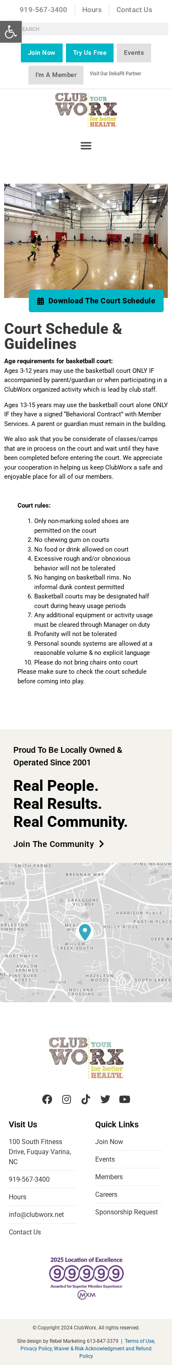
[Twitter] (105, 1099)
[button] (11, 32)
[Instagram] (66, 1099)
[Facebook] (47, 1099)
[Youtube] (125, 1099)
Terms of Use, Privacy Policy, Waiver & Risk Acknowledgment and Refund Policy (87, 1348)
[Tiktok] (86, 1099)
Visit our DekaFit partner (115, 73)
